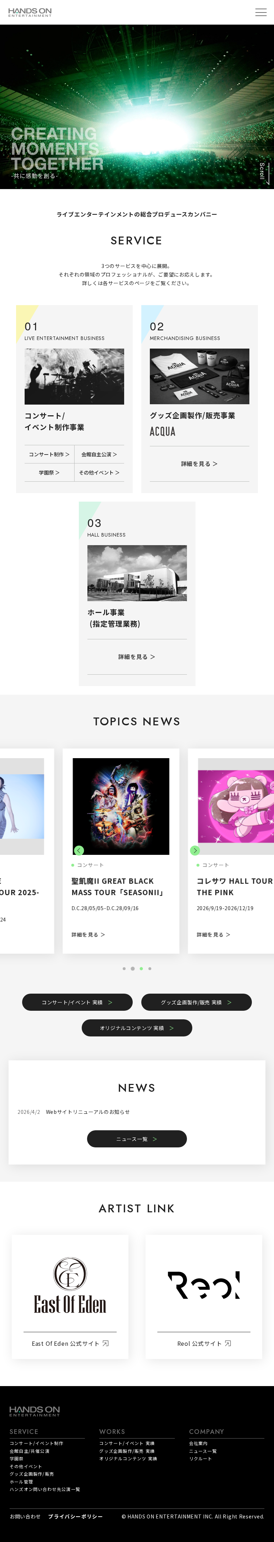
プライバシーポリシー (75, 1516)
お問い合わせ (25, 1516)
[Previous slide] (79, 851)
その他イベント (26, 1466)
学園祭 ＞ (49, 472)
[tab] (124, 968)
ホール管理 (21, 1481)
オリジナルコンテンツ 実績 (132, 1027)
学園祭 (17, 1458)
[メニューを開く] (261, 12)
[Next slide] (195, 851)
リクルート (201, 1458)
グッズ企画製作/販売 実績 (191, 1002)
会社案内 (198, 1443)
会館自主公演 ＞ (99, 454)
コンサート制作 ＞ (49, 454)
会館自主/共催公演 (30, 1451)
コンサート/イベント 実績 (72, 1002)
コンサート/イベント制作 (37, 1443)
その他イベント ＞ (99, 472)
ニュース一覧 (131, 1138)
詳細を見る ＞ (200, 463)
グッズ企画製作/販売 (32, 1474)
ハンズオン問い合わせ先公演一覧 (45, 1489)
